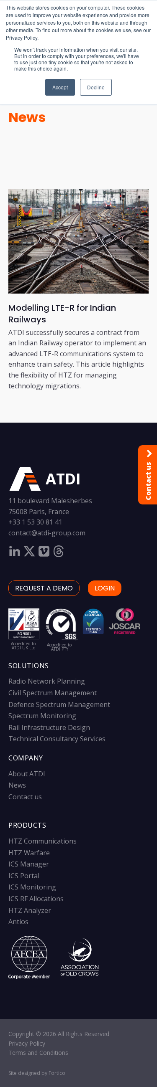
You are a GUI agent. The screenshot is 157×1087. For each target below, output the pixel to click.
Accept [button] (60, 87)
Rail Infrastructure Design (49, 727)
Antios (18, 921)
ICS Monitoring (32, 887)
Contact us (25, 796)
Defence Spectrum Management (59, 704)
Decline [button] (96, 87)
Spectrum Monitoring (42, 715)
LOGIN (105, 588)
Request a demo (44, 588)
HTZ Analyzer (29, 910)
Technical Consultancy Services (57, 738)
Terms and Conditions (38, 1053)
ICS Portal (23, 875)
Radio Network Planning (46, 681)
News (27, 117)
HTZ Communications (42, 841)
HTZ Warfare (29, 852)
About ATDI (26, 773)
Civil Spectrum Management (52, 692)
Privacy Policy (26, 1043)
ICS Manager (28, 864)
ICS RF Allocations (36, 898)
